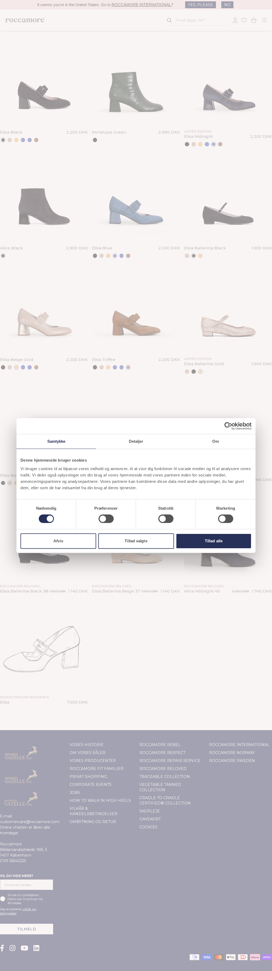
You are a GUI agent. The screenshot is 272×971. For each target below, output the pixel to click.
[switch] (106, 518)
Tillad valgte (136, 541)
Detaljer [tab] (136, 441)
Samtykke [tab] (56, 441)
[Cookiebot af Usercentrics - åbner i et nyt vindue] (228, 426)
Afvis (58, 541)
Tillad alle (214, 541)
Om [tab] (215, 441)
